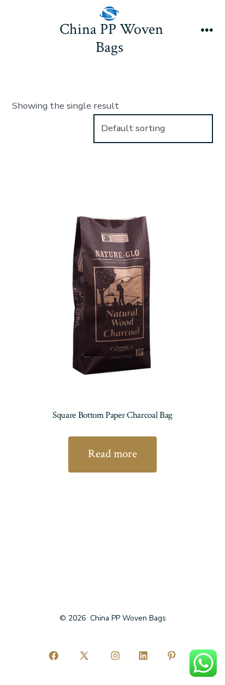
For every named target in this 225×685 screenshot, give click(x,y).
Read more (112, 453)
